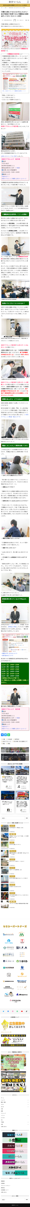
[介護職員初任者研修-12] (15, 368)
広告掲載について (4, 1190)
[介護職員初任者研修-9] (15, 527)
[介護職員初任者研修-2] (15, 81)
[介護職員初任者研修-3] (15, 38)
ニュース (3, 1100)
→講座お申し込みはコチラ (9, 653)
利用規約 (3, 1183)
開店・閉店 (3, 1102)
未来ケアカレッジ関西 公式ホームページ (14, 178)
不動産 (2, 1122)
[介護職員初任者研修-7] (15, 464)
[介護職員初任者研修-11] (15, 581)
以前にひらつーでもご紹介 (9, 156)
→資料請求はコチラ (7, 655)
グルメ (2, 1104)
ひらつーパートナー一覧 (6, 1032)
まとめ (2, 1106)
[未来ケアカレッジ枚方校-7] (15, 111)
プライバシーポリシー (5, 1185)
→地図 (17, 168)
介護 (4, 739)
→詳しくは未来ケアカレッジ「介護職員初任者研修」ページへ (14, 90)
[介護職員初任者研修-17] (15, 245)
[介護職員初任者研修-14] (15, 288)
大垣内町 (10, 739)
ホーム (2, 1097)
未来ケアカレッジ (7, 741)
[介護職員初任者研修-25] (15, 613)
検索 (27, 818)
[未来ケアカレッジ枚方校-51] (15, 140)
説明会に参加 (12, 627)
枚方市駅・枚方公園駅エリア (20, 741)
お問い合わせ (4, 1126)
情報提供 (3, 1181)
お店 (2, 1108)
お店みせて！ (6, 176)
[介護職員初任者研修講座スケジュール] (15, 642)
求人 (2, 1120)
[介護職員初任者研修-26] (15, 695)
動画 (2, 1111)
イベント (3, 1115)
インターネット (14, 624)
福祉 (4, 743)
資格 (9, 743)
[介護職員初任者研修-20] (15, 195)
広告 (28, 20)
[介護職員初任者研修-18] (15, 327)
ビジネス (3, 1117)
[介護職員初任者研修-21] (15, 428)
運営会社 (3, 1187)
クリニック (3, 1113)
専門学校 (17, 739)
